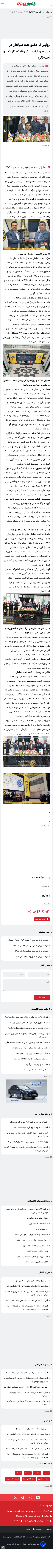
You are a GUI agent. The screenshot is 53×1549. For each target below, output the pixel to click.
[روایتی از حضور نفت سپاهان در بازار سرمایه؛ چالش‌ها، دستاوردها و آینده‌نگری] (26, 234)
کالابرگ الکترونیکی (41, 1511)
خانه (48, 12)
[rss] (38, 1497)
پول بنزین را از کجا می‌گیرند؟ (36, 1064)
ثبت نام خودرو (18, 1511)
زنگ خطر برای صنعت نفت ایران (35, 1245)
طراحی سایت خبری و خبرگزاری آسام (23, 1544)
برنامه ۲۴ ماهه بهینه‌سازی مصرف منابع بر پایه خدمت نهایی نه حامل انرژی (26, 1211)
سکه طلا (16, 1520)
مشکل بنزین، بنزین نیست (37, 1218)
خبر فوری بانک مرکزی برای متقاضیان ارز (32, 1280)
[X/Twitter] (15, 1497)
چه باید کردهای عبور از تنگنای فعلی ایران (31, 1234)
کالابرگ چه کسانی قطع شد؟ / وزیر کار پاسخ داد (29, 1122)
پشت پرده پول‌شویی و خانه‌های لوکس (32, 1256)
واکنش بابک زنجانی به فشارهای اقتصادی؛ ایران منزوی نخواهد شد (26, 1035)
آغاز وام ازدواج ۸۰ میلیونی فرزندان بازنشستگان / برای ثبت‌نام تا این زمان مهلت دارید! (27, 1308)
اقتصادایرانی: (44, 167)
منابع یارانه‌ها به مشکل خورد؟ (36, 1070)
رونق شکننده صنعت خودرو (37, 1251)
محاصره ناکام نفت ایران (38, 1223)
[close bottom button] (3, 1547)
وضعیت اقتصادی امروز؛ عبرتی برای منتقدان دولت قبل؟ (26, 1042)
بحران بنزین (28, 1520)
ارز (29, 1511)
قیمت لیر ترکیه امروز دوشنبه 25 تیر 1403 (31, 951)
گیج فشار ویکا (29, 1479)
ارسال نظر (42, 997)
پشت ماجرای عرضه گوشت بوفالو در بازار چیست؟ (28, 1022)
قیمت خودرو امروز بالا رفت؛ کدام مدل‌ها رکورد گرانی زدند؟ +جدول (27, 1135)
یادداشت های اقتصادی (38, 1201)
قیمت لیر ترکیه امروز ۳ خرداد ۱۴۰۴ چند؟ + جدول (28, 940)
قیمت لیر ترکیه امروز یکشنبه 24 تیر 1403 (31, 956)
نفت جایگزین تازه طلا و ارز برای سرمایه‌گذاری (30, 1048)
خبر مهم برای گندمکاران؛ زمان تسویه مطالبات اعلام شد (26, 1387)
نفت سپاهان (40, 919)
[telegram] (47, 911)
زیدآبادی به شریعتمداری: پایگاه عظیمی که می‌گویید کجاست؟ (27, 1403)
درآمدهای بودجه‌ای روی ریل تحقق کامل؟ (31, 1053)
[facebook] (38, 911)
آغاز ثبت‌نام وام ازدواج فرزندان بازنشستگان (31, 1127)
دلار (7, 1511)
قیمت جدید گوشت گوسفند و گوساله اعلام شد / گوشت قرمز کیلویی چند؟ (26, 1149)
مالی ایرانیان (43, 1479)
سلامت (37, 1473)
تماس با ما (38, 1529)
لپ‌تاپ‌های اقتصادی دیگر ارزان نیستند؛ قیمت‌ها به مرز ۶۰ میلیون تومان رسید (26, 1380)
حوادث (28, 1473)
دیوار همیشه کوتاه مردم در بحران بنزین (32, 1240)
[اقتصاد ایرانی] (26, 4)
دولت (46, 1516)
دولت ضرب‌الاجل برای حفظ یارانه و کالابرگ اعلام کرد (27, 1286)
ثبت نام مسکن (34, 1516)
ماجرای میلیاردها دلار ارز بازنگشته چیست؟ (31, 1059)
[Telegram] (22, 1497)
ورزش (47, 1421)
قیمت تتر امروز (12, 1479)
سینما (46, 1473)
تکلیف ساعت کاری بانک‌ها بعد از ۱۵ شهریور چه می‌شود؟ (29, 1394)
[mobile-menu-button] (2, 4)
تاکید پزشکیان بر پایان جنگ (36, 1262)
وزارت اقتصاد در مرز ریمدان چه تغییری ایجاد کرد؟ (28, 1028)
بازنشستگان (19, 1516)
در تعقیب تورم (42, 1229)
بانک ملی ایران (43, 1520)
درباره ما (49, 1529)
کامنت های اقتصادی (40, 1009)
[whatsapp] (34, 911)
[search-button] (50, 4)
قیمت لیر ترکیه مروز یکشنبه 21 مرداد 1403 (30, 945)
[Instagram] (30, 1497)
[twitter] (42, 911)
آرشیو (28, 1529)
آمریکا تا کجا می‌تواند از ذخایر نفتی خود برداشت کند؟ (26, 1017)
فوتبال (18, 1473)
